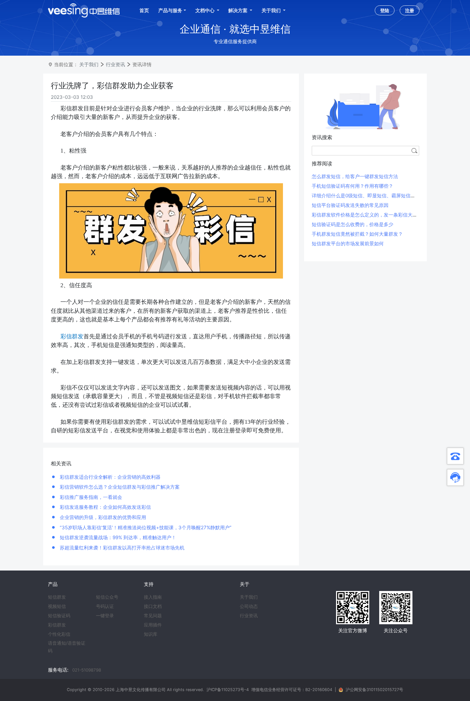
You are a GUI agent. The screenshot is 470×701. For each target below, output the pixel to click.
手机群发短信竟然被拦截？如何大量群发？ (357, 234)
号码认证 (105, 606)
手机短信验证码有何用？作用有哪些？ (352, 186)
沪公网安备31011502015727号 (374, 689)
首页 (144, 10)
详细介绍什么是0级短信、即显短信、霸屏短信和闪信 (368, 196)
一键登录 (105, 615)
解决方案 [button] (238, 10)
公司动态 (249, 606)
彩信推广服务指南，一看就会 (90, 497)
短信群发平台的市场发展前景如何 (348, 243)
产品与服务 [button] (170, 10)
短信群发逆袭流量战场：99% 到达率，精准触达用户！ (117, 537)
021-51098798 (86, 670)
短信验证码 (59, 615)
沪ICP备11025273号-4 (228, 689)
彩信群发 (57, 624)
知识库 (150, 634)
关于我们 (88, 64)
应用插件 (153, 624)
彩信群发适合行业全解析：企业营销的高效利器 (110, 477)
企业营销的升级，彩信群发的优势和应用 (102, 517)
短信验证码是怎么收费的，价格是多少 (352, 224)
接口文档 (153, 606)
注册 (409, 10)
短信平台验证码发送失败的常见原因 (350, 205)
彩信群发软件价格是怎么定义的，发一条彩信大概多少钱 (372, 215)
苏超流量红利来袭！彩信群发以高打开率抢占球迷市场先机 (121, 548)
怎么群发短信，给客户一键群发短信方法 (355, 176)
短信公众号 (107, 597)
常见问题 (153, 615)
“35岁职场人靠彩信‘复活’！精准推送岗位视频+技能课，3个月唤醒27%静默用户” (145, 527)
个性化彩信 (59, 634)
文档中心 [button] (205, 10)
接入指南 (153, 597)
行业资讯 (115, 64)
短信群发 (57, 597)
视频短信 (57, 606)
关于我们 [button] (272, 10)
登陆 (384, 10)
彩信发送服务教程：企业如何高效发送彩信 (105, 507)
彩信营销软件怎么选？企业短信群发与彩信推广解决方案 (119, 487)
